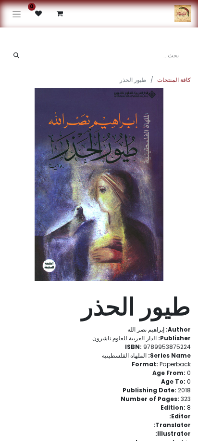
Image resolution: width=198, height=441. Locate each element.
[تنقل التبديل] (16, 14)
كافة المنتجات (174, 80)
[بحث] (16, 55)
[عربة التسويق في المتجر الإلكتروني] (59, 13)
